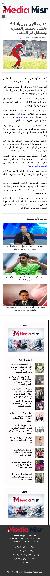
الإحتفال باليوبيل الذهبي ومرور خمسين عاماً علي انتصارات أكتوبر (22, 452)
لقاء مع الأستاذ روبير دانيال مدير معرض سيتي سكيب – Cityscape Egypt (21, 476)
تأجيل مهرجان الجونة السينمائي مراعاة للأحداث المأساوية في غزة (21, 403)
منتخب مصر (21, 117)
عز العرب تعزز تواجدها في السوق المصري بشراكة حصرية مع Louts (21, 464)
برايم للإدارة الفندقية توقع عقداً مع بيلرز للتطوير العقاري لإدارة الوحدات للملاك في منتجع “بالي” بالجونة (22, 394)
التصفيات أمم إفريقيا (37, 166)
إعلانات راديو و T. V (25, 551)
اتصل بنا (25, 562)
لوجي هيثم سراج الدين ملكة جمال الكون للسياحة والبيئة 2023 (21, 440)
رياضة (30, 38)
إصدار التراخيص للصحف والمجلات (25, 555)
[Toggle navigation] (3, 16)
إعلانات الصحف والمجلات (25, 547)
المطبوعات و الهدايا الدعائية (25, 558)
